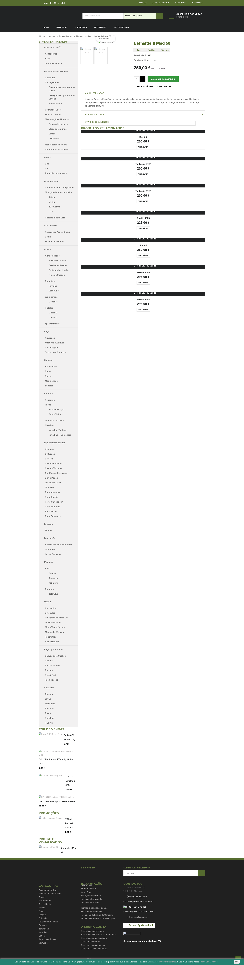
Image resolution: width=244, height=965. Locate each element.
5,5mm (52, 202)
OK (236, 962)
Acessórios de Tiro (53, 47)
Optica (47, 601)
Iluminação (49, 538)
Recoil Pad (50, 675)
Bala (47, 568)
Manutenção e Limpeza (57, 119)
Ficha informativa (95, 114)
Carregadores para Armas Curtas (62, 89)
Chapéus (49, 694)
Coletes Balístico (53, 463)
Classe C (53, 317)
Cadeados (50, 77)
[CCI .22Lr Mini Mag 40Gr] (52, 775)
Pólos (48, 713)
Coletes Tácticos (53, 468)
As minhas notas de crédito (94, 938)
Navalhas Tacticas (58, 430)
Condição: (138, 60)
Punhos (49, 670)
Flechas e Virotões (54, 241)
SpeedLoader (55, 103)
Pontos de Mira (52, 665)
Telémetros (50, 637)
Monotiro (53, 301)
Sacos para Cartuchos (56, 352)
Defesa (52, 573)
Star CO (143, 137)
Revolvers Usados (57, 260)
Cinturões (50, 454)
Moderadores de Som (56, 144)
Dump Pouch (51, 478)
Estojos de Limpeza (58, 124)
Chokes (49, 660)
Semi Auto (54, 290)
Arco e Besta (50, 225)
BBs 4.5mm (54, 206)
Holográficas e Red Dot (56, 617)
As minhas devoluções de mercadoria (98, 934)
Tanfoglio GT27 (143, 164)
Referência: (139, 55)
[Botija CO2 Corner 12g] (51, 734)
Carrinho (196, 2)
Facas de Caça (56, 409)
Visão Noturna (52, 641)
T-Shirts (49, 723)
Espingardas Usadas (59, 270)
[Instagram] (94, 872)
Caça (46, 331)
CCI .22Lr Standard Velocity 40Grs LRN (56, 761)
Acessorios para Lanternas (58, 544)
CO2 (51, 211)
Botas (48, 371)
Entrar (142, 2)
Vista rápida (143, 147)
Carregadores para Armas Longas (62, 97)
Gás (47, 168)
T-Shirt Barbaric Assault (69, 823)
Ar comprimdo (51, 181)
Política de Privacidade (91, 899)
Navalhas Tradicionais (60, 435)
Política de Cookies (90, 902)
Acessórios (50, 608)
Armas (47, 249)
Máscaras (50, 703)
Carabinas (50, 281)
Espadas (48, 524)
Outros (52, 133)
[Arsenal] (58, 16)
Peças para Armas (53, 649)
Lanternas (50, 549)
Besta (48, 237)
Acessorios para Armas (56, 71)
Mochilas (49, 487)
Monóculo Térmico (54, 632)
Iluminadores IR (53, 622)
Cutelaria (48, 393)
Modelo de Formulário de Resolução (98, 918)
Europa (48, 530)
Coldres (49, 458)
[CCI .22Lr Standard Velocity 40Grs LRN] (58, 753)
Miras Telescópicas (55, 627)
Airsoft (47, 157)
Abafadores (51, 54)
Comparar (180, 2)
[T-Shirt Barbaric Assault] (52, 818)
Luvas (48, 699)
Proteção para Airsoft (56, 173)
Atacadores (51, 366)
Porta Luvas (51, 511)
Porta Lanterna (52, 506)
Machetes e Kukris (54, 420)
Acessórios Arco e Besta (57, 232)
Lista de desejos (160, 2)
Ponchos (49, 718)
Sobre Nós (86, 892)
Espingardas (51, 297)
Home (42, 36)
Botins (48, 376)
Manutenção (51, 381)
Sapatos (49, 385)
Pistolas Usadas (57, 275)
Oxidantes (54, 138)
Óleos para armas (58, 129)
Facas (48, 405)
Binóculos (50, 613)
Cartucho (49, 589)
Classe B (53, 312)
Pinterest (164, 50)
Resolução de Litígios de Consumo (97, 915)
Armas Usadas (52, 256)
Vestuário (49, 687)
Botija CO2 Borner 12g (69, 737)
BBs (47, 164)
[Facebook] (83, 872)
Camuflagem (52, 347)
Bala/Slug (53, 594)
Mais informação (94, 93)
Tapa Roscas (51, 680)
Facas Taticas (56, 414)
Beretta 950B (143, 218)
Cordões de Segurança (56, 473)
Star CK (143, 245)
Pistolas (49, 308)
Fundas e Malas (53, 114)
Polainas (49, 708)
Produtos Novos (88, 888)
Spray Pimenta (52, 323)
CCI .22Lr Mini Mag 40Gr (70, 780)
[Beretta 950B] (87, 55)
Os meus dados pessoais (93, 945)
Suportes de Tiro (53, 63)
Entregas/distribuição (91, 895)
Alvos (47, 58)
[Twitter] (89, 872)
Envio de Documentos (97, 122)
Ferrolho (53, 286)
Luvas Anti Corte (53, 482)
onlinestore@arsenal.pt (54, 3)
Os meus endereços (90, 941)
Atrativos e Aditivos (54, 342)
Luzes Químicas (53, 554)
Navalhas (49, 425)
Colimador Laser (53, 110)
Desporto (53, 578)
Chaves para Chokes (55, 656)
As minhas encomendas (92, 931)
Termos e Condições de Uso (94, 908)
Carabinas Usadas (58, 265)
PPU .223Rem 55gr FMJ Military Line (57, 801)
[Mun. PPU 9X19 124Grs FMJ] (57, 797)
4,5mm (52, 197)
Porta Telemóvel (53, 516)
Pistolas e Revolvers (55, 217)
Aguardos (50, 338)
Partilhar (151, 50)
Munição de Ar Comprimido (58, 192)
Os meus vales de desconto (94, 948)
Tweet (139, 50)
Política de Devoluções (91, 911)
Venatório (53, 583)
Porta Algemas (52, 492)
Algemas (49, 449)
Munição (48, 562)
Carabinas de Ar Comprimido (59, 187)
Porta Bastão (51, 497)
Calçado (48, 360)
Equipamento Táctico (54, 442)
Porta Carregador (54, 502)
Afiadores (50, 400)
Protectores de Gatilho (56, 149)
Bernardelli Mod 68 (68, 850)
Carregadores (52, 82)
